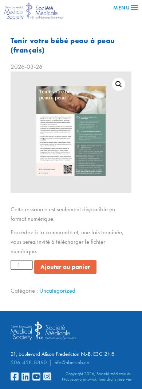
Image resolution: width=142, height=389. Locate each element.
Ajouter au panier (65, 266)
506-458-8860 (29, 362)
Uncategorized (57, 290)
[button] (118, 84)
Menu (121, 8)
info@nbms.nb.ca (72, 362)
